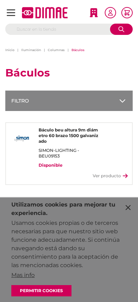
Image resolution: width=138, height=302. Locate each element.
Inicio (10, 50)
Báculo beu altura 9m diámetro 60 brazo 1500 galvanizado (68, 135)
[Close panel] (128, 207)
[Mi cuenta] (110, 12)
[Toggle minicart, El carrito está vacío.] (127, 12)
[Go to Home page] (45, 12)
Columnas (56, 50)
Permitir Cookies (41, 290)
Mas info (23, 275)
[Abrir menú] (11, 12)
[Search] (121, 29)
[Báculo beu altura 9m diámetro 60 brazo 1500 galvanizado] (21, 138)
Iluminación (31, 50)
